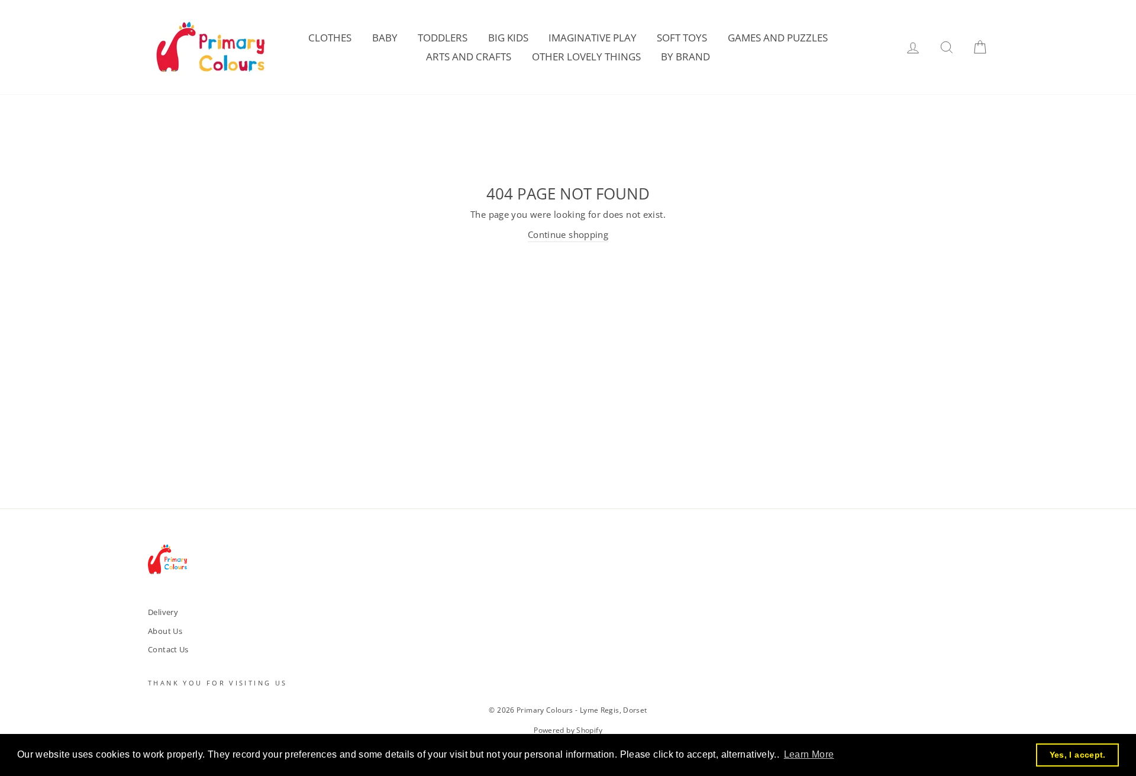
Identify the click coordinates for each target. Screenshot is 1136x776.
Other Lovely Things (586, 56)
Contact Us (168, 649)
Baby (385, 37)
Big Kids (508, 37)
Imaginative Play (592, 37)
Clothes (329, 37)
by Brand (685, 56)
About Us (165, 631)
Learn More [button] (809, 754)
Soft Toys (682, 37)
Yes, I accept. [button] (1078, 754)
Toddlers (442, 37)
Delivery (163, 612)
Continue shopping (568, 234)
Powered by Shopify (568, 730)
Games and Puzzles (778, 37)
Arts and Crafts (468, 56)
